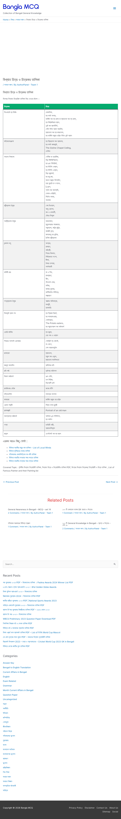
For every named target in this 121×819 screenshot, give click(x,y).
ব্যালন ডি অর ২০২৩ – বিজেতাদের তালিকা (17, 614)
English (6, 676)
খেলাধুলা (5, 722)
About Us (113, 808)
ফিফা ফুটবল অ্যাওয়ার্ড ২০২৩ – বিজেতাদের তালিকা (20, 591)
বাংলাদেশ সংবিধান (9, 749)
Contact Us (102, 808)
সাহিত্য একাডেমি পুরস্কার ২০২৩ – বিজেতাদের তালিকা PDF (23, 605)
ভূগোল (5, 763)
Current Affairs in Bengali (15, 672)
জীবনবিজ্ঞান (6, 726)
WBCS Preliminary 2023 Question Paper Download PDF (29, 619)
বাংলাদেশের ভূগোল (9, 754)
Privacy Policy (76, 808)
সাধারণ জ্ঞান (8, 85)
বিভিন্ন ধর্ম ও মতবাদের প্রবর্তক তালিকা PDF (18, 628)
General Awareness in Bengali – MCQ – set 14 (29, 509)
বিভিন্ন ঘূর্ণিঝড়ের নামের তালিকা (19, 451)
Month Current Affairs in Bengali (18, 690)
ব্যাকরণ (5, 758)
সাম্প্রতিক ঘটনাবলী (9, 786)
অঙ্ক (4, 704)
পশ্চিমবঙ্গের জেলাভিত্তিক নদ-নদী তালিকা (22, 454)
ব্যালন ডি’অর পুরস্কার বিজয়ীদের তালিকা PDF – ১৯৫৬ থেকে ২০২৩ (26, 610)
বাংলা (4, 745)
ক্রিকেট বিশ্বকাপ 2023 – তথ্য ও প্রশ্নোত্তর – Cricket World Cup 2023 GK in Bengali (38, 641)
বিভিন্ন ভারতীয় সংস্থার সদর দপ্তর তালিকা (23, 457)
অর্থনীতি (5, 708)
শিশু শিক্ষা (6, 772)
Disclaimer (90, 808)
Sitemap (106, 811)
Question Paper (10, 695)
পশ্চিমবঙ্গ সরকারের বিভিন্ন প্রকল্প (19, 523)
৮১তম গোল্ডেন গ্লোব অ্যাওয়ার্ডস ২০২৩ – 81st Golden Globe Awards (29, 587)
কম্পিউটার (6, 717)
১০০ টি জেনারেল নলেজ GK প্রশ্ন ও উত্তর (77, 509)
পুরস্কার (5, 740)
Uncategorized (10, 699)
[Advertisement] (60, 55)
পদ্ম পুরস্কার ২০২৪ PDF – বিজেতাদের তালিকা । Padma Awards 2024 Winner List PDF (38, 582)
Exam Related (9, 681)
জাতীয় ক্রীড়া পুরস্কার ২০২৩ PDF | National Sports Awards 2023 (30, 600)
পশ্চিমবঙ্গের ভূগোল (9, 736)
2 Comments (13, 513)
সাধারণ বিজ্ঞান (7, 781)
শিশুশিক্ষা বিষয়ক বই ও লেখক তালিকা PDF (17, 623)
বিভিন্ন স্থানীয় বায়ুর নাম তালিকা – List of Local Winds (30, 447)
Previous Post (11, 482)
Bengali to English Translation (17, 667)
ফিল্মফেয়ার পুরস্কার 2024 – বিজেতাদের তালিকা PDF (21, 596)
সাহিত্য (5, 790)
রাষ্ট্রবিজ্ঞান (6, 767)
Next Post (112, 482)
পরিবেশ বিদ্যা (7, 731)
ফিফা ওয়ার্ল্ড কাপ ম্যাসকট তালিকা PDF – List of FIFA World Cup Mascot (31, 632)
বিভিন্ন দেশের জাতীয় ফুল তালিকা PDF (16, 646)
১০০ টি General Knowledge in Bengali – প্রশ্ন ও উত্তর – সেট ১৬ (86, 524)
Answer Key (8, 663)
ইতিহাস (5, 713)
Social (115, 811)
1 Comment (67, 513)
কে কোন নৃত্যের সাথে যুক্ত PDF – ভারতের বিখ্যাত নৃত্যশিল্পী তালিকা (26, 637)
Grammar (7, 685)
